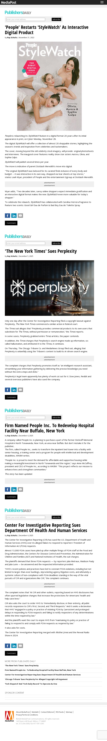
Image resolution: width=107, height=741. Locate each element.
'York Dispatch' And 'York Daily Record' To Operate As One (31, 684)
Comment (11, 223)
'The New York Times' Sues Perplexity (22, 665)
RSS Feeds (60, 712)
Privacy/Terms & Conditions (27, 715)
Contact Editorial (47, 712)
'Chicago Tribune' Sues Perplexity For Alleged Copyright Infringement (36, 679)
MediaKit (35, 712)
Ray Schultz (12, 37)
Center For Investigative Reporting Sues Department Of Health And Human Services (43, 675)
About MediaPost (23, 712)
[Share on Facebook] (7, 215)
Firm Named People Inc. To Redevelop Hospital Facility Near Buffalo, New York (40, 670)
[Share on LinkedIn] (14, 215)
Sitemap (69, 712)
